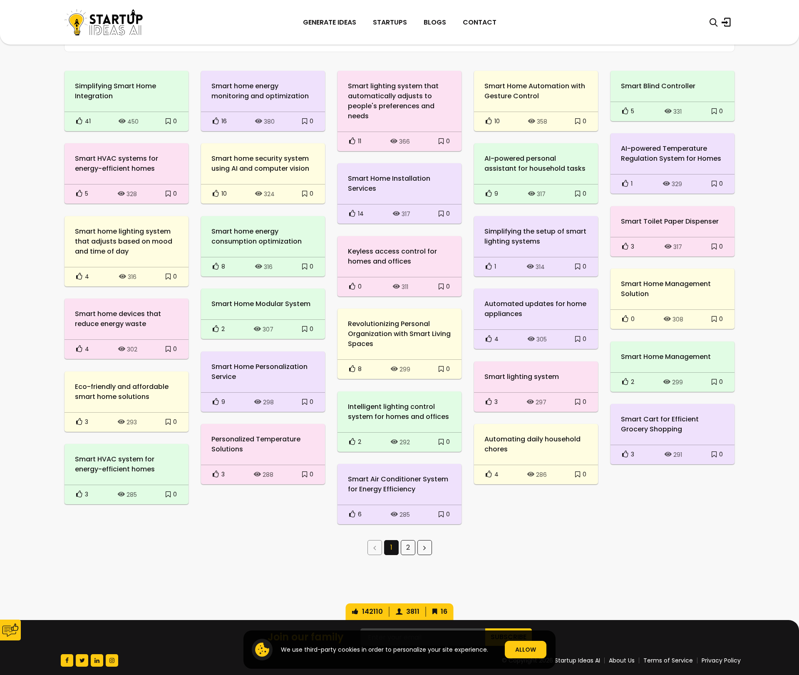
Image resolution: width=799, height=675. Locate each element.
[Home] (103, 22)
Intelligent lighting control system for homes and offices (398, 411)
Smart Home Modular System (260, 304)
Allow (525, 649)
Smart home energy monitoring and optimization (260, 91)
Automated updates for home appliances (535, 309)
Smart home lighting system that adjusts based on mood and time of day (123, 241)
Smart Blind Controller (658, 86)
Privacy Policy (721, 660)
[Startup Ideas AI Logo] (783, 628)
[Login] (726, 22)
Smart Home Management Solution (666, 289)
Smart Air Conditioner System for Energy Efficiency (398, 484)
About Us (622, 660)
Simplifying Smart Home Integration (115, 91)
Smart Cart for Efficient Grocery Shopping (660, 424)
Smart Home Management (666, 356)
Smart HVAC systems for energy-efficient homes (116, 163)
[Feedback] (10, 630)
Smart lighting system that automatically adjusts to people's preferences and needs (393, 101)
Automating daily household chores (532, 444)
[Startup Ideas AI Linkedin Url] (97, 660)
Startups (390, 22)
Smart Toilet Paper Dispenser (670, 221)
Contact (479, 22)
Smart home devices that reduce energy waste (118, 319)
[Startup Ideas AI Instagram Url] (112, 660)
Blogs (435, 22)
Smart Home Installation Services (389, 183)
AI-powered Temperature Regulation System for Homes (671, 153)
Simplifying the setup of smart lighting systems (535, 236)
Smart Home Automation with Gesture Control (534, 91)
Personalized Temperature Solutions (255, 444)
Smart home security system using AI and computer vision (260, 163)
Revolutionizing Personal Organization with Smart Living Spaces (399, 334)
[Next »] (424, 547)
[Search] (713, 22)
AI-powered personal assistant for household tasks (535, 163)
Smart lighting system (521, 376)
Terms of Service (668, 660)
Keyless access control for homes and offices (392, 256)
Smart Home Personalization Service (259, 371)
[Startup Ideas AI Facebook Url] (67, 660)
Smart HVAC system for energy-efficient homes (115, 464)
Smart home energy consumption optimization (256, 236)
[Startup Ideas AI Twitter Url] (82, 660)
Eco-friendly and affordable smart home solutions (122, 391)
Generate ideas (329, 22)
